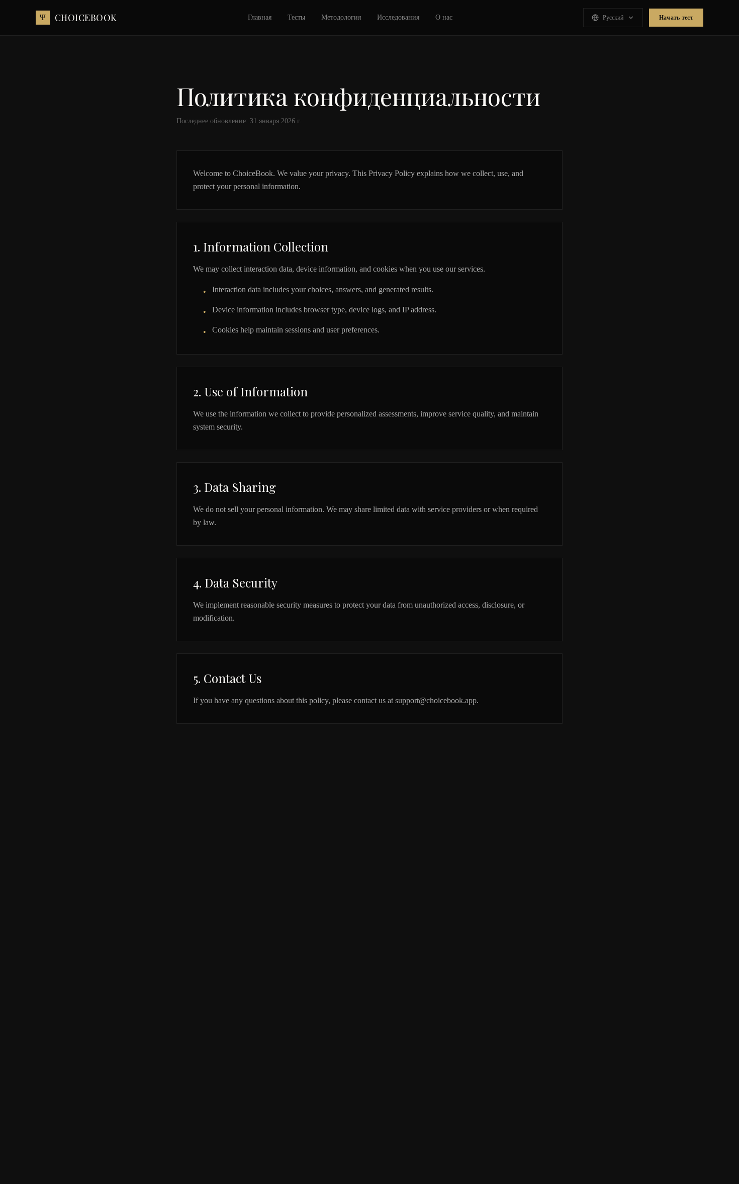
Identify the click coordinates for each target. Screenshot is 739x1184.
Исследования (398, 17)
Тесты (296, 17)
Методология (341, 17)
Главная (259, 17)
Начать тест (676, 17)
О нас (443, 17)
